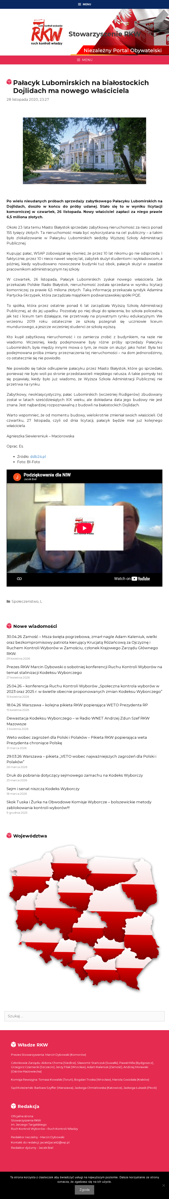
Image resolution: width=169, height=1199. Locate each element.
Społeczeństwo (25, 601)
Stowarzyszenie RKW (105, 34)
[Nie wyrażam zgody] (163, 1185)
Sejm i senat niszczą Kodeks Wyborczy (43, 789)
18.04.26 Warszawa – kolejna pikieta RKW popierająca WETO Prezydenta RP (77, 705)
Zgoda (84, 1190)
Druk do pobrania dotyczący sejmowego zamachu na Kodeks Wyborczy (75, 775)
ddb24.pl (38, 457)
